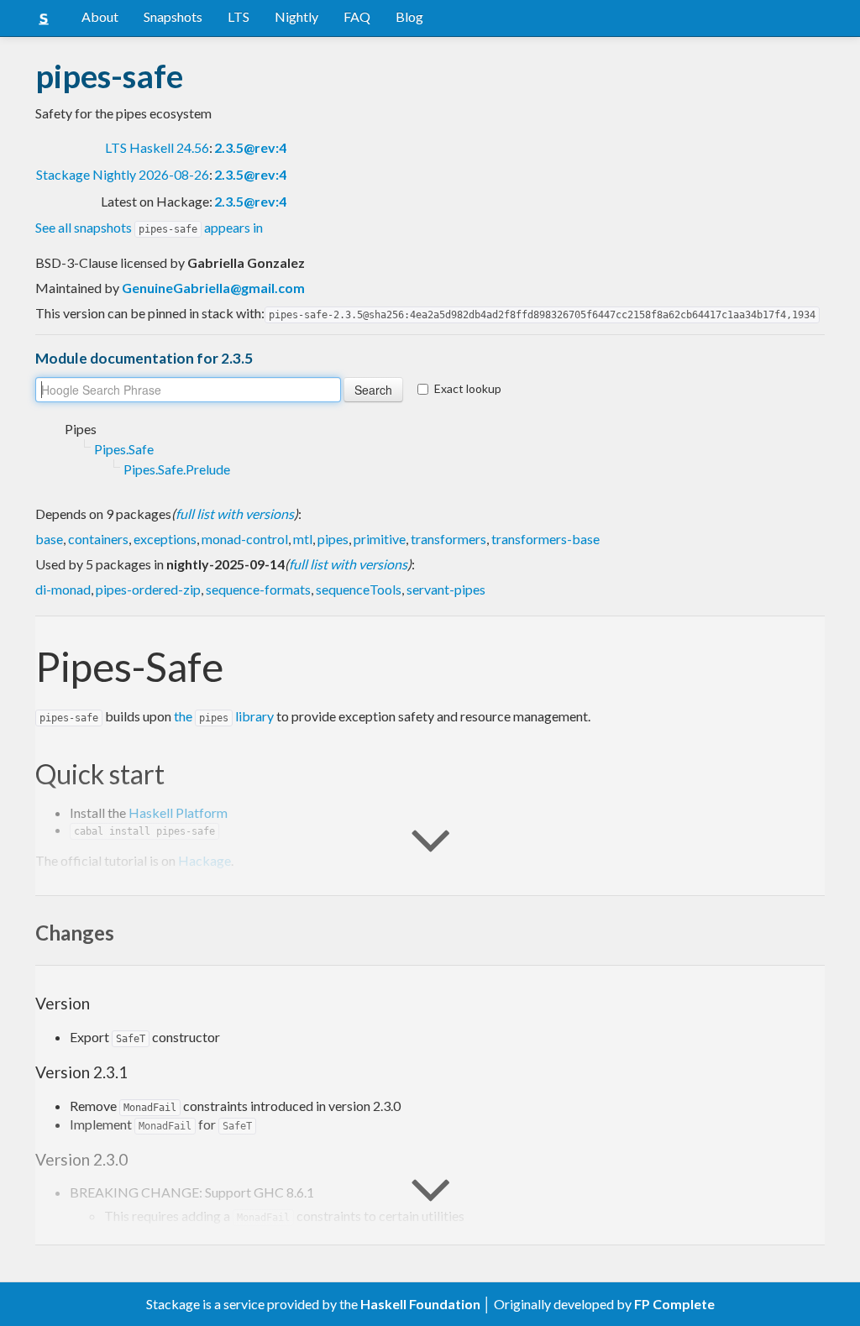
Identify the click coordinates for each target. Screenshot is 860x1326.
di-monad (63, 589)
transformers (448, 539)
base (49, 539)
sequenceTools (358, 589)
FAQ (356, 16)
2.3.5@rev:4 (250, 147)
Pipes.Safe (124, 449)
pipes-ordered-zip (148, 589)
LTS (238, 16)
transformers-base (545, 539)
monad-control (245, 539)
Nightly (296, 16)
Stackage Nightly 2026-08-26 (122, 174)
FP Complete (674, 1304)
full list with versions (235, 513)
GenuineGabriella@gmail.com (213, 288)
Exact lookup (467, 388)
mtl (302, 539)
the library (224, 716)
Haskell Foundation (420, 1304)
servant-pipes (445, 589)
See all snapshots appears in (149, 227)
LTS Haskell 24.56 (157, 147)
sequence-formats (258, 589)
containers (98, 539)
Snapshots (173, 16)
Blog (409, 16)
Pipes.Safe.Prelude (176, 469)
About (99, 16)
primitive (380, 539)
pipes (333, 539)
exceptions (165, 539)
